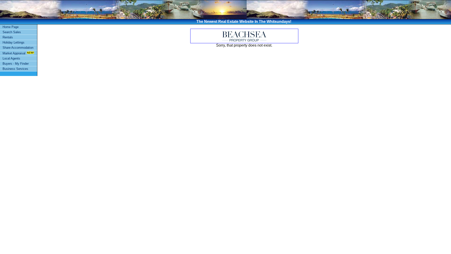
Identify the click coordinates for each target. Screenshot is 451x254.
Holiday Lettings (13, 42)
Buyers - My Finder (16, 63)
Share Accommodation (18, 47)
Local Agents (11, 58)
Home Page (11, 27)
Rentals (8, 37)
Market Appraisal (14, 53)
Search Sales (12, 32)
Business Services (15, 69)
